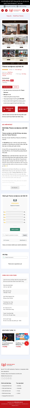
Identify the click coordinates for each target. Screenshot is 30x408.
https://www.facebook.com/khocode (14, 373)
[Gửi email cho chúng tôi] (6, 378)
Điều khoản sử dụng (6, 393)
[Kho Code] (15, 10)
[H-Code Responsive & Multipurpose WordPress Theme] (8, 339)
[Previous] (2, 352)
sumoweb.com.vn (4, 403)
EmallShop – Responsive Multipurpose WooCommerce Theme (22, 343)
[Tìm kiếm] (6, 10)
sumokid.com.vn (18, 403)
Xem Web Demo (7, 87)
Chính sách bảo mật (6, 390)
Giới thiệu (19, 385)
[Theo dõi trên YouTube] (9, 378)
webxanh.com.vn (15, 405)
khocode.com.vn (8, 375)
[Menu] (2, 10)
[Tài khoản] (23, 10)
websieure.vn (11, 403)
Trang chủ (9, 16)
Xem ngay (20, 3)
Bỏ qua (24, 3)
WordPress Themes (18, 16)
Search (25, 235)
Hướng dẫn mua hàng (11, 6)
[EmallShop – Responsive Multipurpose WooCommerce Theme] (22, 339)
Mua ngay (23, 109)
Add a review (15, 229)
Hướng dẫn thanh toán (7, 385)
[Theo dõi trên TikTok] (4, 378)
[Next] (6, 352)
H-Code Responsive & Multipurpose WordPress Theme (7, 343)
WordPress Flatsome (16, 137)
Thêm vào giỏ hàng (9, 109)
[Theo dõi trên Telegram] (11, 378)
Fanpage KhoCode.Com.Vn (8, 395)
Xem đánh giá (18, 69)
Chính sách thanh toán (6, 388)
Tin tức (18, 390)
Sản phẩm (19, 388)
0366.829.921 (6, 371)
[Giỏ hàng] (27, 10)
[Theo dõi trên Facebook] (2, 378)
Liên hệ (18, 393)
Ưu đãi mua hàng (22, 6)
